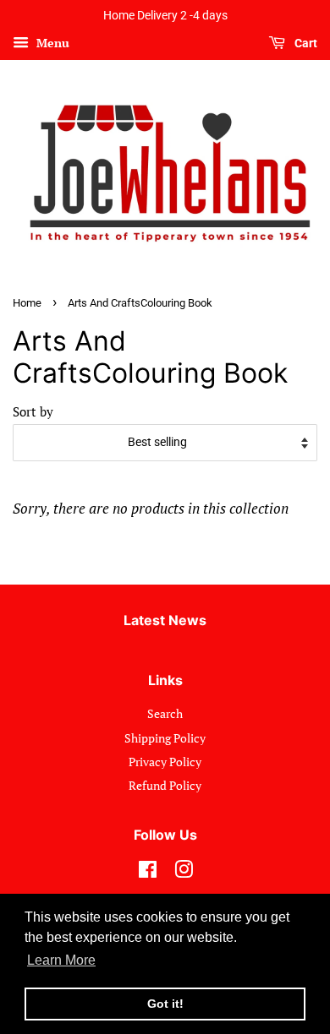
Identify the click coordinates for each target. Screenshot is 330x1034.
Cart (304, 43)
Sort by (33, 411)
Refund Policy (165, 785)
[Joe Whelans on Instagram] (183, 872)
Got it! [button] (165, 1003)
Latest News (165, 620)
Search (165, 713)
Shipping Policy (165, 738)
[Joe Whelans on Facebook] (147, 872)
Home (27, 303)
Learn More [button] (61, 960)
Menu (51, 43)
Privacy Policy (165, 762)
